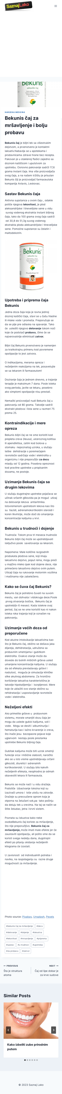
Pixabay (27, 916)
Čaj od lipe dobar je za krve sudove (46, 971)
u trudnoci (23, 945)
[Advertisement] (31, 44)
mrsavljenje (27, 938)
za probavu (12, 951)
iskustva (37, 932)
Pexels (50, 916)
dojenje (25, 932)
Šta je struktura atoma (13, 971)
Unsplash (39, 916)
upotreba (38, 945)
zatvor (26, 951)
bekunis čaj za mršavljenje (19, 926)
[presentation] (31, 1020)
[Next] (53, 1030)
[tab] (25, 1060)
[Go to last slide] (8, 1030)
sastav (10, 945)
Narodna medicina (15, 112)
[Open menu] (55, 6)
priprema (42, 938)
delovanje (11, 932)
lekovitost (11, 938)
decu (40, 926)
